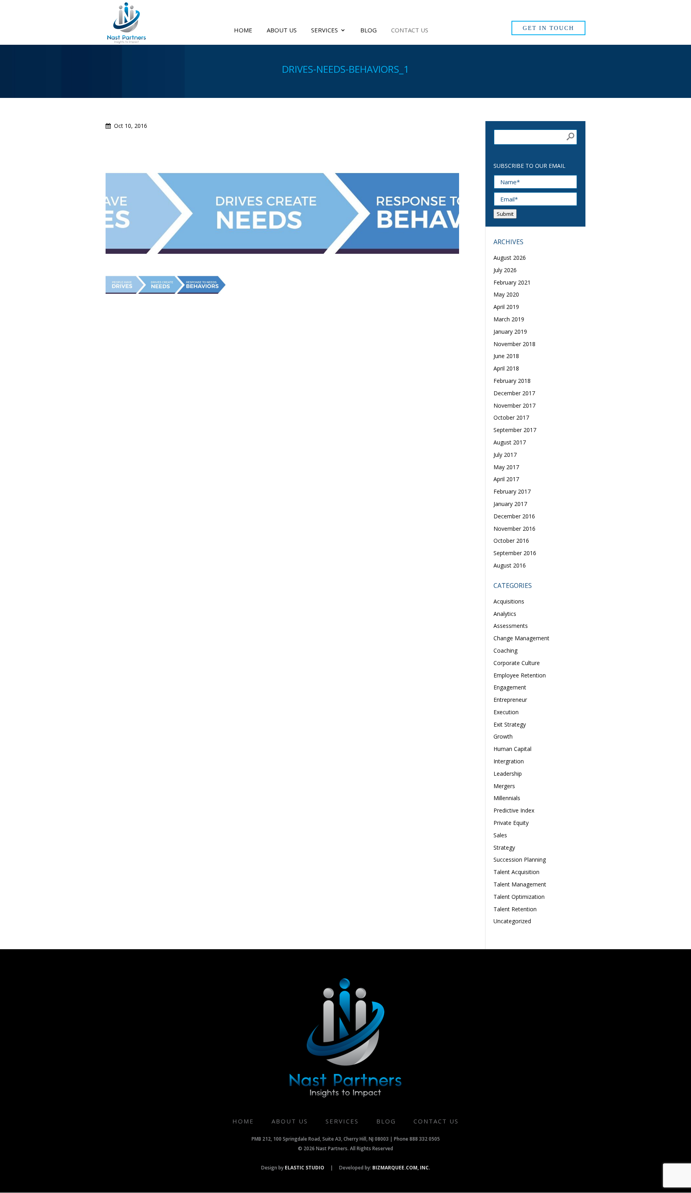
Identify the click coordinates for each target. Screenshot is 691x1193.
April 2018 (506, 368)
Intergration (508, 761)
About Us (282, 30)
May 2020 (506, 294)
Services (324, 30)
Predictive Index (513, 810)
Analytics (504, 613)
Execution (506, 712)
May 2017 (506, 467)
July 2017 (505, 454)
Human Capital (512, 749)
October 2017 (511, 417)
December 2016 (514, 516)
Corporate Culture (516, 663)
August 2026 (509, 257)
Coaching (505, 650)
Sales (500, 835)
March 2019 (508, 319)
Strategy (504, 847)
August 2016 (509, 565)
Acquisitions (508, 601)
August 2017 (509, 442)
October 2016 (511, 540)
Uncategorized (512, 921)
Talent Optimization (519, 896)
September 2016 (514, 553)
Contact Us (409, 30)
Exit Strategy (509, 724)
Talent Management (519, 884)
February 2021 (512, 282)
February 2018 (512, 380)
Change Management (521, 638)
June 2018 (506, 356)
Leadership (507, 773)
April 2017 (506, 479)
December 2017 (514, 393)
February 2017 (512, 491)
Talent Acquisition (516, 872)
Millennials (506, 798)
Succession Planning (519, 859)
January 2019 (510, 331)
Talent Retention (515, 909)
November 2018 (514, 344)
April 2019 (506, 307)
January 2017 (510, 504)
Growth (503, 736)
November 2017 (514, 405)
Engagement (509, 687)
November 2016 (514, 528)
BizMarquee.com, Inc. (401, 1167)
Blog (368, 30)
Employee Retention (519, 675)
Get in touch (548, 28)
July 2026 (505, 270)
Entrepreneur (510, 699)
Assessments (510, 625)
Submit (505, 213)
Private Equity (511, 823)
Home (243, 30)
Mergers (504, 786)
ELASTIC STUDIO (304, 1167)
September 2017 (514, 430)
